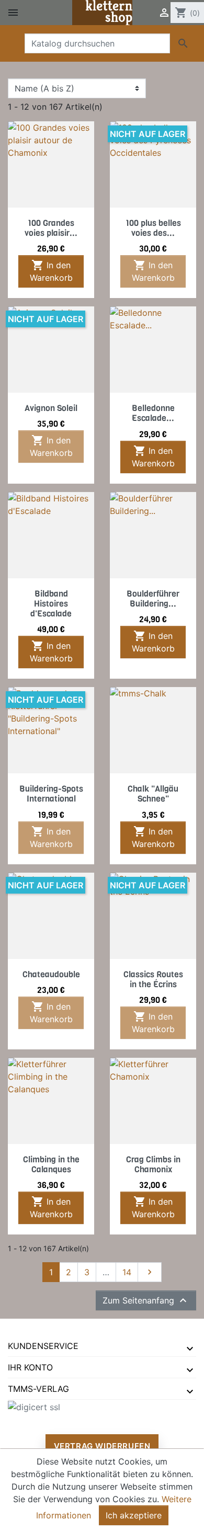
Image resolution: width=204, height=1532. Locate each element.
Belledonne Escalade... (153, 413)
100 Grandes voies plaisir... (51, 228)
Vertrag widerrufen (102, 1446)
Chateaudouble (51, 974)
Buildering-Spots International (51, 793)
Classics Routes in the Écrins (153, 979)
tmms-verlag (38, 1389)
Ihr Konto (30, 1367)
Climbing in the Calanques (51, 1164)
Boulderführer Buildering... (153, 598)
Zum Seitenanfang (146, 1300)
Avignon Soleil (51, 408)
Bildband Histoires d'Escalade (51, 603)
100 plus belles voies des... (153, 228)
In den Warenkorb (51, 271)
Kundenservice (43, 1346)
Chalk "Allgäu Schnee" (153, 793)
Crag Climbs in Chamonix (153, 1164)
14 (126, 1272)
